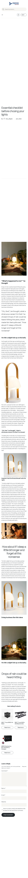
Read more (7, 727)
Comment (4, 771)
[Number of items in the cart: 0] (24, 15)
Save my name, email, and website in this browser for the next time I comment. (14, 809)
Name (3, 788)
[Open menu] (2, 15)
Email (3, 795)
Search (25, 9)
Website (3, 802)
